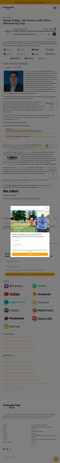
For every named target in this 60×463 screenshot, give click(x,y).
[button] (47, 208)
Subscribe (30, 254)
